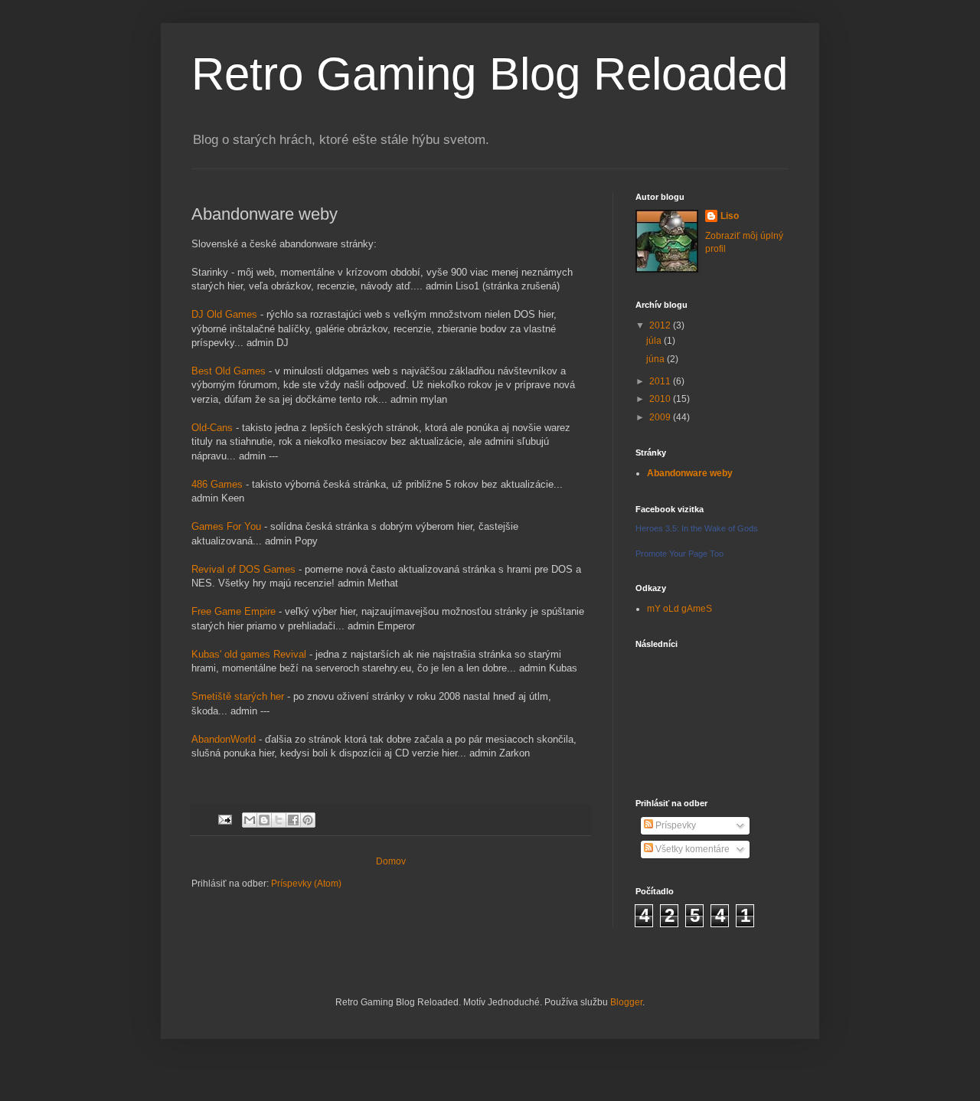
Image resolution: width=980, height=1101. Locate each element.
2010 (661, 399)
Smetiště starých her (237, 696)
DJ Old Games (224, 314)
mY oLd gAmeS (679, 608)
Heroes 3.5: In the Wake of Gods (696, 528)
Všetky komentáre (691, 849)
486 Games (217, 484)
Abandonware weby (690, 473)
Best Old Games (228, 371)
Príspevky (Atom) (306, 883)
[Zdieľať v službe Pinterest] (307, 820)
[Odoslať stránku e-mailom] (224, 819)
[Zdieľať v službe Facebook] (293, 820)
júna (656, 359)
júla (655, 340)
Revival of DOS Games (243, 569)
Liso (729, 216)
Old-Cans (212, 427)
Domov (391, 861)
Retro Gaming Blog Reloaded (489, 74)
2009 (661, 417)
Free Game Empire (233, 611)
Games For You (226, 526)
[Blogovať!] (264, 820)
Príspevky (674, 825)
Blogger (626, 1002)
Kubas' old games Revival (248, 654)
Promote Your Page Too (679, 553)
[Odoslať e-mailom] (249, 820)
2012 (661, 325)
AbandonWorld (223, 739)
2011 (661, 381)
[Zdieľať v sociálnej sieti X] (278, 820)
